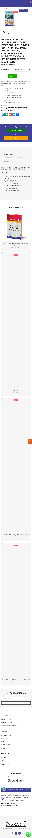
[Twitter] (16, 833)
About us (4, 761)
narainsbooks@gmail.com (9, 805)
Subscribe (16, 703)
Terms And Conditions (9, 726)
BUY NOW (12, 76)
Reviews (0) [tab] (8, 161)
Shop (3, 767)
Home (3, 758)
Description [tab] (9, 154)
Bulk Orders (5, 738)
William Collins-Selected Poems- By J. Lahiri (16, 244)
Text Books (11, 110)
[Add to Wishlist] (9, 215)
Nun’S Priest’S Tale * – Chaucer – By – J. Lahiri (16, 679)
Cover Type (5, 70)
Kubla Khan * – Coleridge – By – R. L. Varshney (16, 389)
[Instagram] (19, 833)
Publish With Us (6, 745)
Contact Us (5, 764)
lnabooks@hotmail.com (17, 138)
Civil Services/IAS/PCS (20, 107)
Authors (10, 107)
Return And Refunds (8, 722)
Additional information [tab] (13, 158)
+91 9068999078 (17, 130)
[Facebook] (12, 833)
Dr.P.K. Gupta (22, 109)
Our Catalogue (6, 735)
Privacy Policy (6, 719)
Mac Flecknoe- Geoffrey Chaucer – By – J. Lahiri (16, 534)
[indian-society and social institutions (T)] (10, 18)
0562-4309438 (19, 800)
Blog (3, 748)
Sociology (4, 110)
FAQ (2, 742)
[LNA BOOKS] (16, 3)
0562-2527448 (9, 800)
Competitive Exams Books (9, 109)
